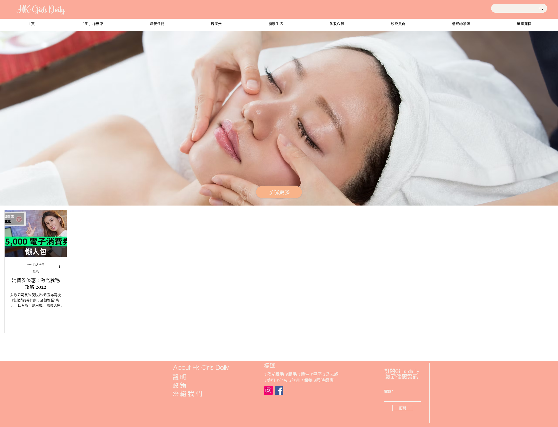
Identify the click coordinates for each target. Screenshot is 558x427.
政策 (180, 385)
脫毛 (36, 271)
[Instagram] (268, 390)
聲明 (180, 377)
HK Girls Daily (40, 9)
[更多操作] (60, 266)
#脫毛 (291, 374)
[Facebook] (279, 390)
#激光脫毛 (274, 374)
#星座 (316, 374)
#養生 (303, 374)
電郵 (387, 391)
